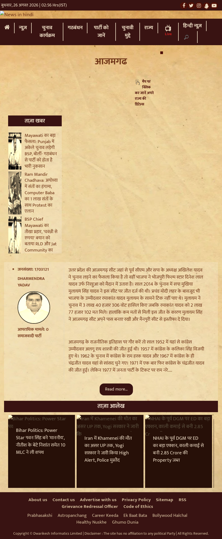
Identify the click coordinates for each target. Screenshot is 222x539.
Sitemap (164, 500)
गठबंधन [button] (75, 28)
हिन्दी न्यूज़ (192, 26)
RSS (182, 500)
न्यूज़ (23, 28)
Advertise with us (98, 500)
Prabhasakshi (39, 515)
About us (37, 500)
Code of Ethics (138, 506)
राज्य (148, 28)
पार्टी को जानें (101, 32)
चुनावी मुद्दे (127, 32)
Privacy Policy (136, 500)
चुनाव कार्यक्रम (47, 32)
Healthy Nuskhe (91, 522)
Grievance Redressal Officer (90, 506)
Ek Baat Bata (135, 515)
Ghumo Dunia (125, 522)
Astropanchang (72, 515)
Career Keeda (105, 515)
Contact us (64, 500)
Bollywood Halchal (169, 515)
